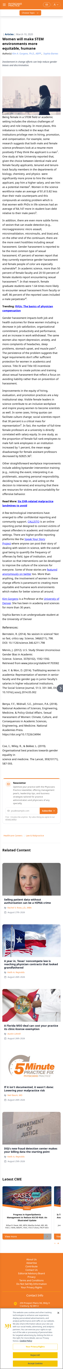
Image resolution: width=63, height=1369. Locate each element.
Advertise (31, 1263)
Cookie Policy (26, 1341)
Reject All (35, 1355)
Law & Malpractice (35, 835)
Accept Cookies (35, 1363)
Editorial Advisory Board (31, 1273)
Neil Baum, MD (14, 1095)
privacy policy (10, 819)
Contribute (31, 1266)
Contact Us (31, 1270)
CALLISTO (33, 521)
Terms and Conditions (31, 1280)
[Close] (58, 1313)
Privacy (31, 1277)
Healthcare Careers (13, 835)
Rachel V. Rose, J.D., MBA (19, 907)
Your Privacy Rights (31, 1287)
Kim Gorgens (10, 599)
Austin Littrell (14, 1033)
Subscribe (47, 810)
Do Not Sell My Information (31, 1284)
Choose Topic (28, 12)
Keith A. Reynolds (16, 972)
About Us (31, 1259)
